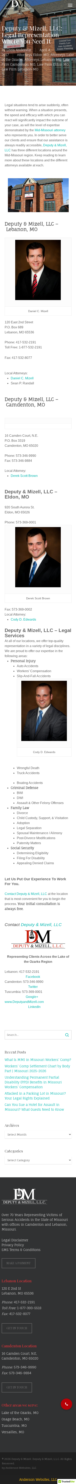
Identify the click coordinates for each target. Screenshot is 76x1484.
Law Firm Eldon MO (53, 64)
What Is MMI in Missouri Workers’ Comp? (38, 1060)
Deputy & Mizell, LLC (41, 924)
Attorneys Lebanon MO (43, 60)
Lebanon (59, 1224)
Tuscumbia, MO (14, 1426)
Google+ (32, 996)
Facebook (33, 976)
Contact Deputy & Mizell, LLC (26, 894)
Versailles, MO (13, 1432)
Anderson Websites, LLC (38, 1480)
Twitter (33, 986)
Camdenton (34, 1224)
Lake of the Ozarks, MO (20, 1413)
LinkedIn (34, 1007)
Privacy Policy (13, 1245)
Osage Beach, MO (15, 1419)
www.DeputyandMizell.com (24, 1002)
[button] (70, 5)
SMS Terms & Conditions (21, 1250)
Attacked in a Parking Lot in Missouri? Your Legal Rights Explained (35, 1095)
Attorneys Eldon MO (33, 55)
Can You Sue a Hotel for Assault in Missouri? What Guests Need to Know (34, 1107)
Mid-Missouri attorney (50, 130)
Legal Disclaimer (15, 1240)
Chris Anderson (18, 50)
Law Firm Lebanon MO (20, 69)
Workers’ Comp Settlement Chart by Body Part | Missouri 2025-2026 (37, 1068)
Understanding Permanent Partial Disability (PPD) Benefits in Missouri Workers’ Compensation (33, 1082)
